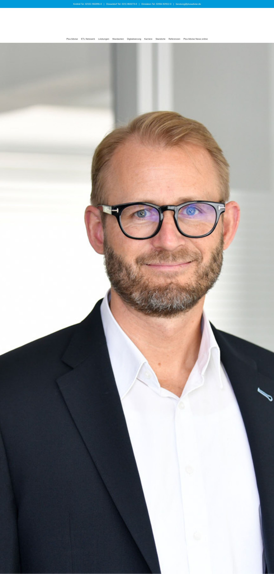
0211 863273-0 (129, 4)
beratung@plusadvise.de (188, 4)
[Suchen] (238, 39)
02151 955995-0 (93, 4)
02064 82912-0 (163, 4)
